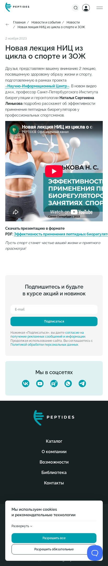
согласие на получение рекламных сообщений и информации (47, 335)
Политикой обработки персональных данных (44, 344)
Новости (73, 22)
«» (37, 86)
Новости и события (46, 22)
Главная (19, 22)
